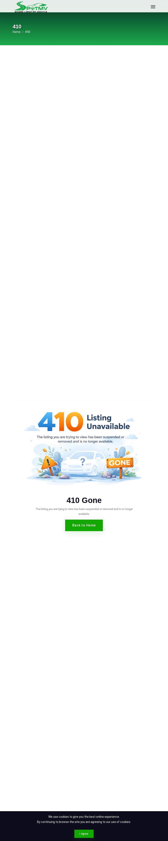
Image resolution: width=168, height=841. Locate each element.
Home (16, 32)
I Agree (83, 833)
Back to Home (84, 525)
